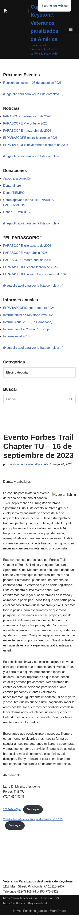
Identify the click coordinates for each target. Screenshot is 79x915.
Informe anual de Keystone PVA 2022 (28, 315)
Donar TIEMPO (14, 192)
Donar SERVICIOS (16, 212)
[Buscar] (71, 399)
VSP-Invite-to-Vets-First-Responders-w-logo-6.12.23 (33, 819)
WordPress (58, 910)
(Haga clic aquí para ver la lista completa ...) (33, 94)
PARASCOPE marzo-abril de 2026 (27, 130)
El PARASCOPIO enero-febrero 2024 (29, 307)
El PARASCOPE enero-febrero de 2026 (30, 137)
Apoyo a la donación (17, 178)
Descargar (33, 809)
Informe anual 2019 (16, 336)
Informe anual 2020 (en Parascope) (27, 329)
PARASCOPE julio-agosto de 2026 (27, 116)
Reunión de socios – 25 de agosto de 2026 (32, 82)
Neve (17, 910)
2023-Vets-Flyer (12, 809)
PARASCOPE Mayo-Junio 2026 (25, 123)
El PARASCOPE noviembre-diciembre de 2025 (35, 145)
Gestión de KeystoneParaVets (28, 464)
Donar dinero (12, 185)
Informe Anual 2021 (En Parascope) (27, 322)
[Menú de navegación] (71, 29)
